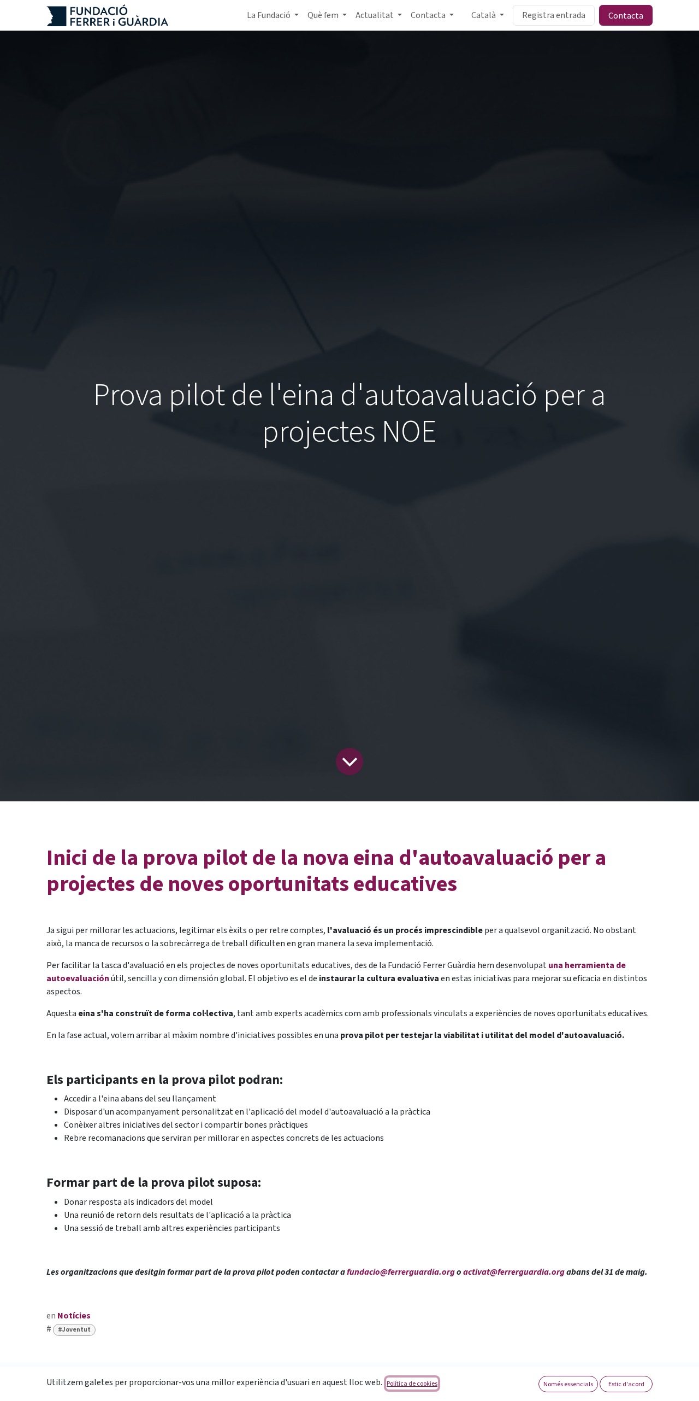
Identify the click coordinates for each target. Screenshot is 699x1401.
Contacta (625, 15)
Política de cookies (412, 1383)
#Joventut (74, 1329)
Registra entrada (553, 15)
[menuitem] (272, 15)
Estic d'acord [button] (626, 1384)
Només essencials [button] (568, 1384)
